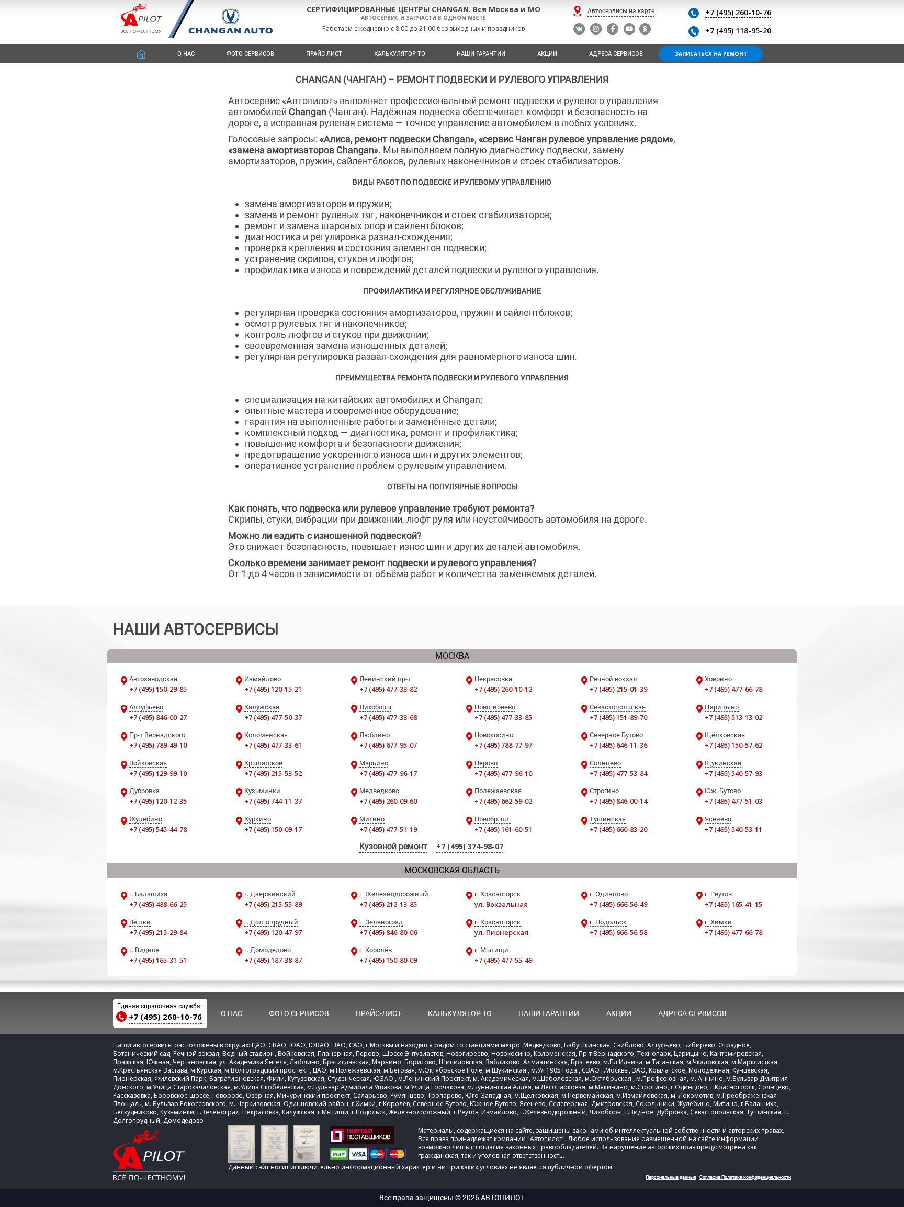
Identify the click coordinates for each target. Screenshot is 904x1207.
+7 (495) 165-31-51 (158, 960)
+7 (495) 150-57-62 (733, 745)
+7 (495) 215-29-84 (158, 932)
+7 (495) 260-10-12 (503, 689)
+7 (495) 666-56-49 (618, 904)
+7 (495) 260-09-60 (388, 801)
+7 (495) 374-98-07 (469, 846)
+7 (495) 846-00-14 (618, 801)
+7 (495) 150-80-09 (388, 960)
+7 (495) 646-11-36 (618, 745)
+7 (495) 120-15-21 (273, 689)
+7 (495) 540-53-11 (733, 829)
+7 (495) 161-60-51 (503, 829)
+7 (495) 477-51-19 (388, 829)
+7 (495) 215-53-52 (273, 773)
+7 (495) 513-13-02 (733, 717)
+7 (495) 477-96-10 (503, 773)
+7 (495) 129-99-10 (158, 773)
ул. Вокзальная (501, 904)
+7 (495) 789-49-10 (158, 745)
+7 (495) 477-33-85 (503, 717)
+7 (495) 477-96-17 (388, 773)
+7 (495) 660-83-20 (618, 829)
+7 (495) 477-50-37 (273, 717)
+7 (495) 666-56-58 (618, 932)
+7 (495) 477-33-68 (388, 717)
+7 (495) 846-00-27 (158, 717)
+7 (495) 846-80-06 (388, 932)
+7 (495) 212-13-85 (388, 904)
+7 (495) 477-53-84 (618, 773)
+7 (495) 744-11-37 (273, 801)
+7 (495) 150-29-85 (158, 689)
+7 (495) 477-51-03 (733, 801)
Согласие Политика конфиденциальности (745, 1177)
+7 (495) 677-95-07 (388, 745)
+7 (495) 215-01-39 (618, 689)
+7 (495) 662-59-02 (503, 801)
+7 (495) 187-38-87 (273, 960)
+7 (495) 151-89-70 (618, 717)
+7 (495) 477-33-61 (273, 745)
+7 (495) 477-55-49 (503, 960)
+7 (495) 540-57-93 (733, 773)
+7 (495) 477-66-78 (733, 689)
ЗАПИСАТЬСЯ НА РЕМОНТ (711, 54)
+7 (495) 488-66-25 (158, 904)
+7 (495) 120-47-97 (273, 932)
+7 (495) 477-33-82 (388, 689)
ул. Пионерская (501, 932)
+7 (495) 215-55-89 (273, 904)
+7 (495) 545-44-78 (158, 829)
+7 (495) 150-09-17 (273, 829)
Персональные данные (671, 1177)
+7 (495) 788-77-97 (503, 745)
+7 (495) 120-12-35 (158, 801)
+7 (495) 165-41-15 (733, 904)
